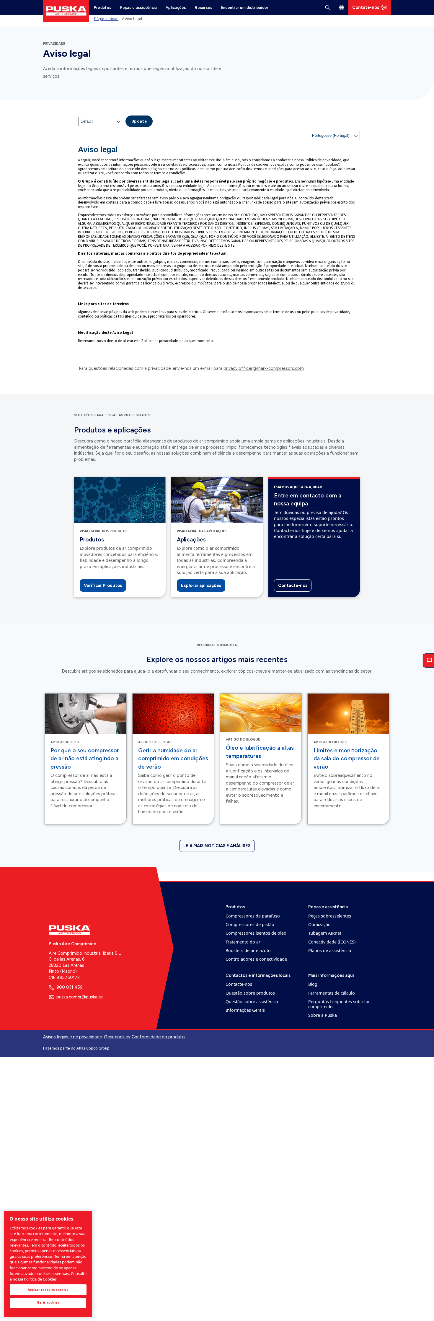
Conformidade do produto (158, 1036)
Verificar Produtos (103, 585)
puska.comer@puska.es (79, 997)
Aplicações (176, 7)
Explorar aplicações (201, 585)
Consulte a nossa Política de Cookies (48, 1276)
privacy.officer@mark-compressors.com (263, 368)
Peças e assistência (138, 7)
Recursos (203, 7)
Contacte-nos (292, 585)
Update (139, 121)
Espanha (341, 7)
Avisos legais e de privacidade (72, 1036)
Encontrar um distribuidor (244, 7)
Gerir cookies (117, 1036)
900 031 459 (69, 987)
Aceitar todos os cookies (48, 1290)
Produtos (102, 7)
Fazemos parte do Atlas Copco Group (76, 1048)
